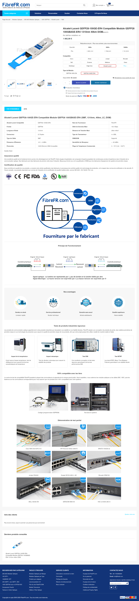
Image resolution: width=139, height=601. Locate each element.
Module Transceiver (34, 587)
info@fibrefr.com (118, 576)
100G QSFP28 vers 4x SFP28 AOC (12, 584)
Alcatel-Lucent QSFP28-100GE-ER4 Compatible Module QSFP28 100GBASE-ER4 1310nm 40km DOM (18, 555)
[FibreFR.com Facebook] (115, 587)
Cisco (71, 59)
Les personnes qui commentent (35, 523)
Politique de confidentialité (90, 587)
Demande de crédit (88, 579)
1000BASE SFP (6, 579)
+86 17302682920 (117, 574)
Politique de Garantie (62, 579)
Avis (25, 109)
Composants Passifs (8, 587)
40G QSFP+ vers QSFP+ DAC (10, 582)
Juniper (107, 59)
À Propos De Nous (101, 13)
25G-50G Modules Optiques (10, 574)
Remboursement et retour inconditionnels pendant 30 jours (83, 91)
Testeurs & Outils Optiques (9, 590)
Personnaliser (52, 13)
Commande (59, 576)
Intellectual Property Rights (90, 590)
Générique (71, 66)
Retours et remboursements (63, 582)
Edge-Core (89, 66)
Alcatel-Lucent (107, 66)
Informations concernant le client (65, 574)
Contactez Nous (82, 13)
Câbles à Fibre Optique (35, 590)
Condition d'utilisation (88, 584)
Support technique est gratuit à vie (76, 93)
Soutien (67, 13)
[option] (11, 84)
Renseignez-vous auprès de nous (125, 78)
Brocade (125, 59)
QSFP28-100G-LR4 (71, 73)
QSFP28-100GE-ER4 (89, 73)
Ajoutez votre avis (130, 514)
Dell (72, 62)
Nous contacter (60, 584)
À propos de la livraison (89, 582)
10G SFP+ (5, 576)
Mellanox (107, 62)
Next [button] (55, 84)
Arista (89, 59)
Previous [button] (5, 84)
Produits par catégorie (35, 579)
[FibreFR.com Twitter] (111, 587)
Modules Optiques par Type (36, 576)
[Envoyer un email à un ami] (19, 95)
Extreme (89, 62)
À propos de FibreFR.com (90, 574)
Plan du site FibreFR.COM (36, 584)
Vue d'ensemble (13, 109)
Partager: (6, 96)
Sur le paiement (87, 576)
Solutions (38, 13)
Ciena (125, 62)
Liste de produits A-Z (35, 582)
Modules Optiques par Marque (37, 574)
